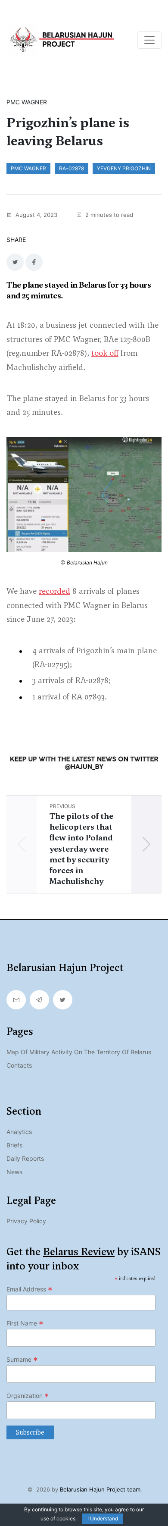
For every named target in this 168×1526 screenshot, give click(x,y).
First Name (25, 1323)
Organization (27, 1395)
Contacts (19, 1065)
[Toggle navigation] (149, 40)
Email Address (29, 1289)
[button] (146, 844)
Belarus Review (79, 1252)
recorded (54, 591)
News (14, 1171)
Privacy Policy (26, 1221)
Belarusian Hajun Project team (100, 1489)
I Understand (102, 1518)
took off (104, 353)
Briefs (14, 1145)
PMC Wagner (28, 168)
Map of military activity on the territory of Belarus (78, 1052)
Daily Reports (25, 1158)
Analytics (19, 1131)
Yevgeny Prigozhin (124, 168)
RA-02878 (71, 168)
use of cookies (57, 1518)
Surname (22, 1359)
